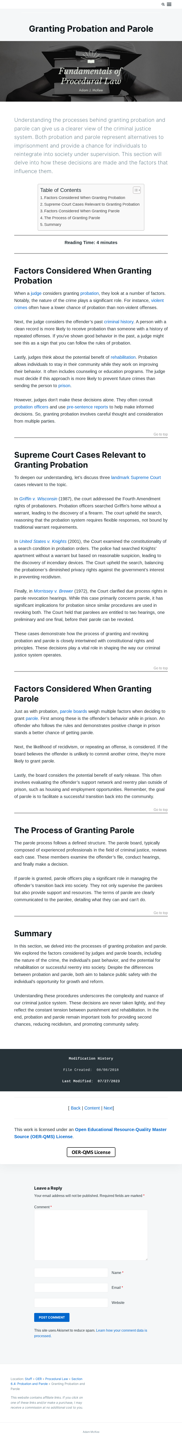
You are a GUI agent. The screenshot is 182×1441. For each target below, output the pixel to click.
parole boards (73, 711)
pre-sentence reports (87, 406)
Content (92, 1108)
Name (117, 1273)
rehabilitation (123, 357)
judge (36, 293)
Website (118, 1303)
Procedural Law (56, 1379)
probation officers (31, 406)
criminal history (118, 321)
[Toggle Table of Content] (135, 190)
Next (108, 1108)
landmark (120, 477)
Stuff (28, 1379)
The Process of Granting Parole (72, 218)
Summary (52, 224)
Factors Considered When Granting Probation (84, 197)
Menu (169, 4)
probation (89, 293)
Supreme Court (146, 477)
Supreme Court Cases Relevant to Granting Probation (92, 204)
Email (117, 1287)
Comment (43, 1207)
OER (39, 1379)
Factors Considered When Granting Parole (82, 211)
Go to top (161, 434)
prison (64, 385)
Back (76, 1108)
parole (32, 718)
